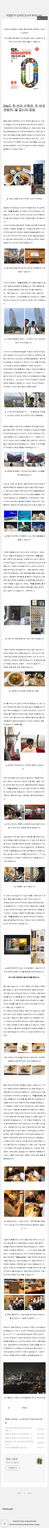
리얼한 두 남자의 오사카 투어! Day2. (24, 15)
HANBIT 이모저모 (11, 1419)
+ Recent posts (7, 1509)
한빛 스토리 (12, 1459)
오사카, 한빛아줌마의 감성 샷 (15, 1447)
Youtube (31, 1524)
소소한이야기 (24, 1419)
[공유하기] (12, 1408)
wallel (34, 1521)
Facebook (25, 1524)
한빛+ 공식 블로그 (12, 1462)
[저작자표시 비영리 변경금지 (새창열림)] (33, 1408)
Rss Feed (12, 1524)
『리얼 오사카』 (13, 211)
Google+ (37, 1524)
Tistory (22, 1521)
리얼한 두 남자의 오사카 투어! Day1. (17, 1438)
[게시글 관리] (15, 1408)
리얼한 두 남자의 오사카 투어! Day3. (17, 1434)
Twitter (19, 1524)
